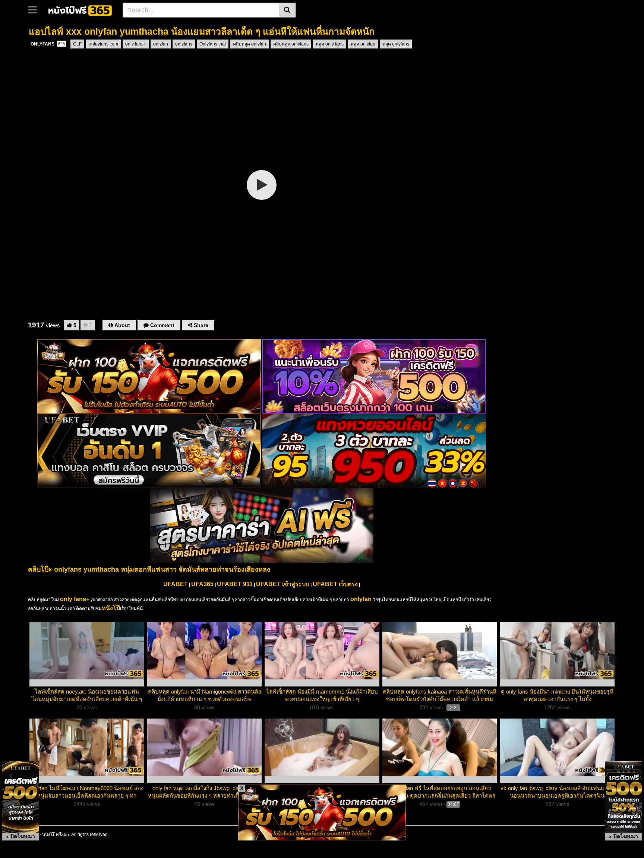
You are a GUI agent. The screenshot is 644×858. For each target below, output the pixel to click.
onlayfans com (103, 44)
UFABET (175, 584)
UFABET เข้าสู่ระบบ (282, 584)
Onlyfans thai (212, 44)
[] (287, 10)
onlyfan (160, 44)
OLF (77, 44)
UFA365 (202, 584)
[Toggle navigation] (35, 9)
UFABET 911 (235, 584)
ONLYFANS (48, 44)
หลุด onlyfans (395, 44)
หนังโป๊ (111, 608)
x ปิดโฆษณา (20, 836)
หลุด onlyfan (363, 44)
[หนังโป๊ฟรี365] (80, 10)
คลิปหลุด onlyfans (291, 44)
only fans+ (135, 44)
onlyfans (183, 44)
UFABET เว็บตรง (335, 584)
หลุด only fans (330, 44)
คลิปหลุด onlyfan (249, 44)
